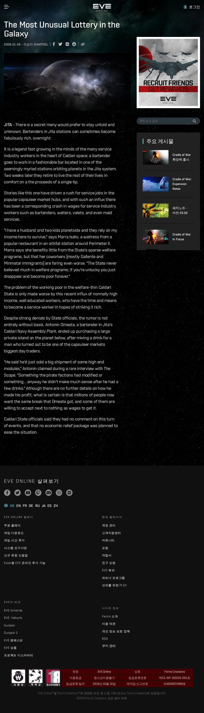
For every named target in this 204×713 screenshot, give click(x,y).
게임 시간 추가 (14, 540)
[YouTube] (28, 493)
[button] (191, 7)
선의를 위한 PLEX (114, 585)
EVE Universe (13, 610)
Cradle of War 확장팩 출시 (182, 157)
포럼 (105, 548)
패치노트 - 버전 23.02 (180, 210)
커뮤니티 (108, 540)
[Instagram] (59, 493)
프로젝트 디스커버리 (18, 655)
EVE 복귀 (108, 570)
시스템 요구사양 (15, 548)
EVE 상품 (10, 647)
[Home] (102, 10)
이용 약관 (109, 623)
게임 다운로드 (14, 533)
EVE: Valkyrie (13, 617)
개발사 (106, 555)
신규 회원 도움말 (16, 555)
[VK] (69, 493)
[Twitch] (38, 493)
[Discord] (48, 493)
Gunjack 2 (11, 632)
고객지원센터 (111, 533)
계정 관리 (109, 525)
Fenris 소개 (110, 616)
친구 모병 (109, 563)
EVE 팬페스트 (13, 640)
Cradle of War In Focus (182, 236)
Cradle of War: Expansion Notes (182, 184)
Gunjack (9, 625)
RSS (105, 638)
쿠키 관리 (109, 646)
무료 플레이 (12, 525)
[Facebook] (7, 493)
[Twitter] (17, 493)
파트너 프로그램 (113, 577)
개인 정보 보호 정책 (116, 631)
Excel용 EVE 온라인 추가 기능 (25, 563)
